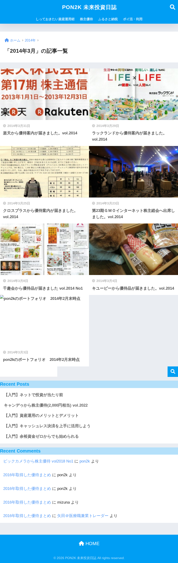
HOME (91, 543)
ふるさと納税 (108, 19)
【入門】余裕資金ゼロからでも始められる (41, 436)
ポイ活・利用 (133, 19)
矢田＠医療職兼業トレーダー (82, 516)
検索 (173, 371)
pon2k (84, 461)
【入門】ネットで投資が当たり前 (33, 395)
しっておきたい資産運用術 (55, 19)
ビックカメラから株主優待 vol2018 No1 (38, 461)
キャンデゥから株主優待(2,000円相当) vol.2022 (46, 405)
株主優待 (86, 19)
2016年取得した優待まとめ (27, 475)
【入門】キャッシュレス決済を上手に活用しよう (47, 426)
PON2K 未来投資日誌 (89, 7)
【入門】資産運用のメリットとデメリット (41, 415)
